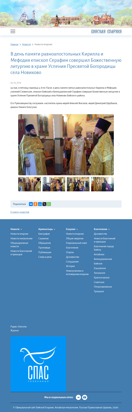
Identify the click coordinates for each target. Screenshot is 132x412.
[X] (44, 204)
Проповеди (44, 247)
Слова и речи (45, 257)
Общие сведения (74, 238)
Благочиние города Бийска (104, 248)
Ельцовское (100, 268)
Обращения (44, 243)
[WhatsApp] (49, 204)
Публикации (44, 252)
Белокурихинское (103, 259)
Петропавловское (103, 286)
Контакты (99, 311)
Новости (15, 229)
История (70, 266)
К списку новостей (19, 212)
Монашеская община (105, 295)
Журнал (14, 330)
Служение (43, 238)
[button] (118, 144)
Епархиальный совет (76, 243)
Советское (99, 282)
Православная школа (104, 299)
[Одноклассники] (35, 204)
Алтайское (99, 254)
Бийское (98, 263)
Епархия (71, 229)
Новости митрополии (21, 238)
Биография (44, 234)
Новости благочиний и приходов (21, 253)
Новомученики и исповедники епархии (77, 272)
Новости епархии (19, 234)
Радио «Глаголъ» (18, 326)
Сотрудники (72, 261)
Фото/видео (100, 307)
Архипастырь (45, 229)
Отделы (70, 252)
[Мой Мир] (40, 204)
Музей (97, 303)
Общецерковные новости (19, 245)
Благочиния (72, 247)
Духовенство (72, 257)
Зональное (99, 273)
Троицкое (99, 291)
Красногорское (101, 277)
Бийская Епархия (106, 31)
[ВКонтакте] (31, 204)
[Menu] (12, 31)
